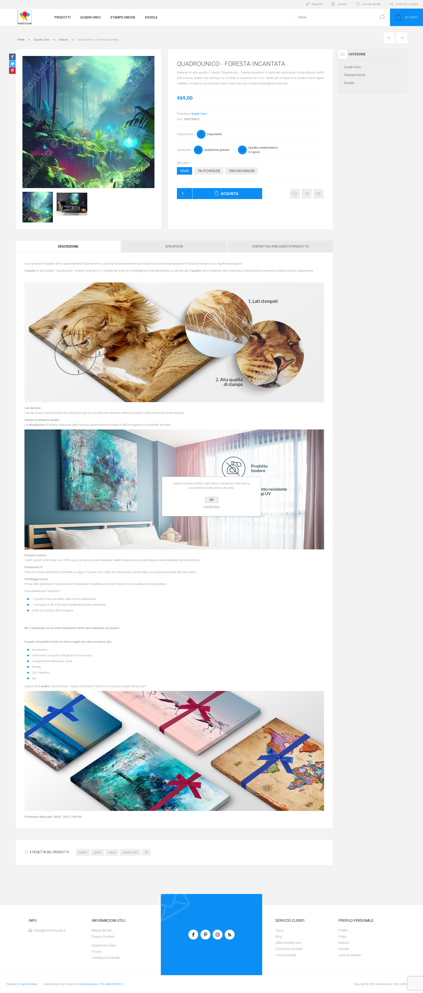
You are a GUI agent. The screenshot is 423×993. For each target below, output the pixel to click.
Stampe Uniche (354, 75)
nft (146, 852)
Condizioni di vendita (106, 957)
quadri (97, 852)
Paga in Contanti (103, 936)
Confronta (307, 194)
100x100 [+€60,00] (241, 171)
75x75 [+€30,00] (209, 171)
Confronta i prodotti (406, 4)
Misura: (183, 163)
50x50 (184, 171)
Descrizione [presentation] (68, 246)
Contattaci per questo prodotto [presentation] (280, 246)
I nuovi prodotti (285, 955)
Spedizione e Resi (104, 945)
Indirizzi (343, 942)
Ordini (342, 936)
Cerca (381, 17)
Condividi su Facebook (12, 57)
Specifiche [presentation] (174, 246)
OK (211, 500)
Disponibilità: (185, 134)
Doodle (349, 83)
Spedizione (184, 149)
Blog (278, 936)
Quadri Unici (199, 113)
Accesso (342, 4)
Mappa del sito (102, 930)
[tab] (68, 246)
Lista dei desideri (349, 955)
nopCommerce (28, 984)
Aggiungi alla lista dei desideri (295, 194)
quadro (83, 852)
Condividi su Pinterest (12, 70)
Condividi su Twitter (12, 63)
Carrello (343, 949)
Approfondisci (211, 506)
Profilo (343, 930)
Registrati (317, 4)
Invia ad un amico (318, 194)
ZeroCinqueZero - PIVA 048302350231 (101, 984)
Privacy (97, 951)
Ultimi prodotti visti (288, 942)
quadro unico (130, 852)
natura (112, 852)
